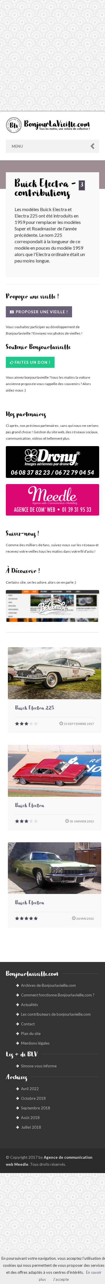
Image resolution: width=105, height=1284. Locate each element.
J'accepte (61, 1279)
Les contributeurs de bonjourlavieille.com (56, 1014)
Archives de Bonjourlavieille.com (48, 985)
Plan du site (31, 1033)
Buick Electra (29, 806)
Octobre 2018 (33, 1098)
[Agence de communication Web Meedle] (52, 503)
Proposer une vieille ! (41, 311)
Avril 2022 (30, 1088)
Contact (28, 1024)
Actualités (29, 1004)
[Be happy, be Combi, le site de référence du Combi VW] (52, 606)
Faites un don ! (32, 362)
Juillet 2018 (31, 1127)
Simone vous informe (39, 1066)
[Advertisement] (52, 55)
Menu (17, 146)
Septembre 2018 (35, 1108)
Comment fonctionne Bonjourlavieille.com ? (57, 995)
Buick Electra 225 (34, 709)
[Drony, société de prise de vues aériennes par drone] (52, 465)
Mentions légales (35, 1043)
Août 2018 (30, 1117)
